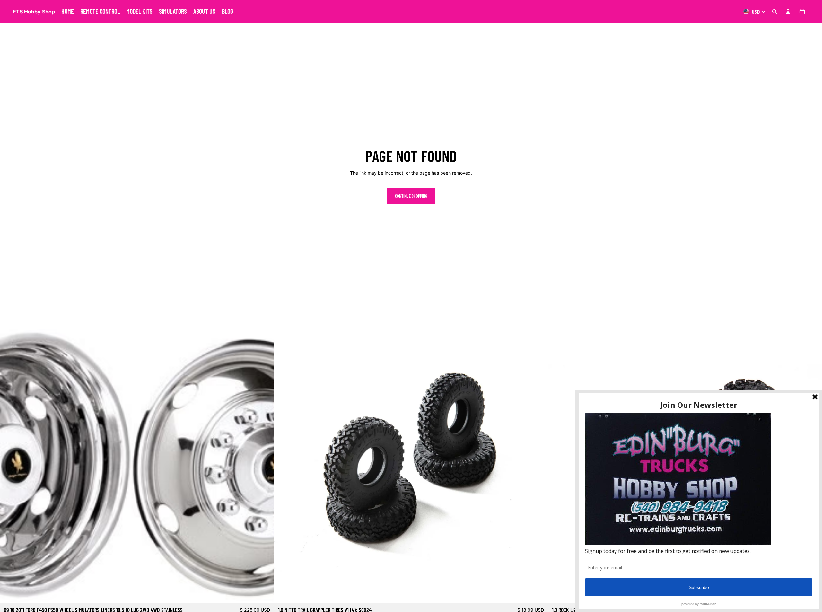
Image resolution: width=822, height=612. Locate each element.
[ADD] (264, 593)
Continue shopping (411, 196)
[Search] (774, 11)
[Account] (788, 11)
